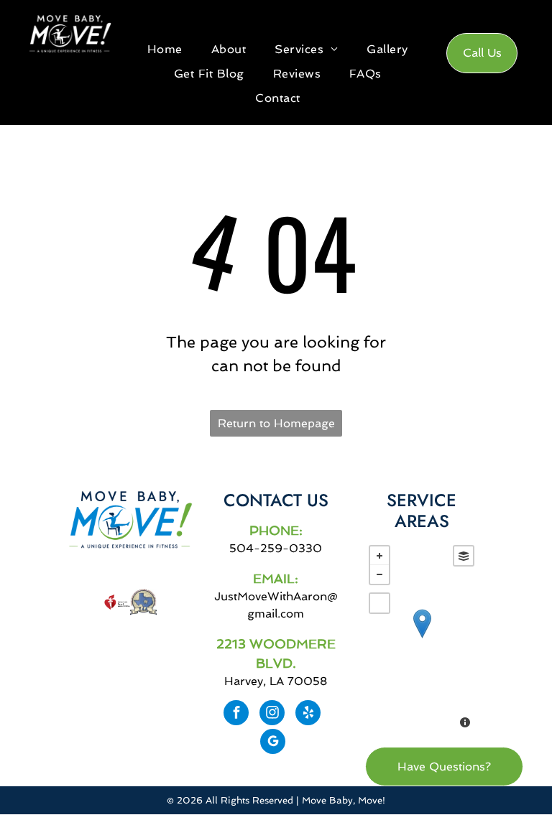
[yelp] (308, 714)
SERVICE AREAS (421, 511)
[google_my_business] (272, 743)
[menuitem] (165, 49)
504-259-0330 (275, 548)
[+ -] (422, 638)
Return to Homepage (276, 423)
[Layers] (463, 555)
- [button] (379, 574)
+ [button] (379, 555)
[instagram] (272, 714)
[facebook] (236, 714)
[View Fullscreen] (379, 603)
